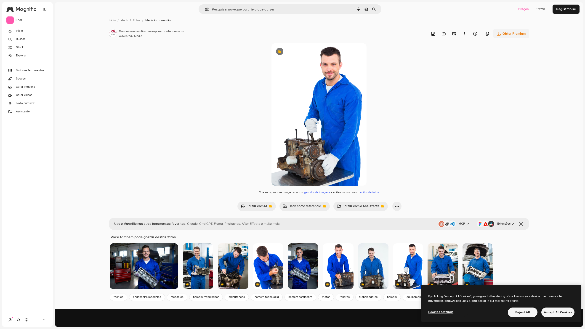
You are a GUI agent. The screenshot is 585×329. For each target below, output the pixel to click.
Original (300, 52)
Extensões (504, 224)
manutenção (237, 297)
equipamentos (416, 297)
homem (392, 297)
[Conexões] (10, 320)
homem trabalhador (206, 297)
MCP (462, 224)
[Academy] (18, 320)
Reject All (522, 312)
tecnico (118, 297)
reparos (345, 297)
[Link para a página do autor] (113, 34)
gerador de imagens (317, 192)
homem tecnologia (267, 297)
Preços (523, 9)
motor (326, 297)
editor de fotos (369, 192)
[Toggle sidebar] (44, 9)
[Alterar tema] (26, 320)
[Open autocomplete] (205, 9)
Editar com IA (254, 207)
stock (124, 20)
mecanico (177, 297)
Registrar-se (566, 9)
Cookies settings (440, 312)
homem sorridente (300, 297)
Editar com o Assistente (358, 207)
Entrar (540, 9)
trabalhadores (368, 297)
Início (112, 20)
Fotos (136, 20)
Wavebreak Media (130, 36)
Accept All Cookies (558, 312)
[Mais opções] (464, 33)
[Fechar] (521, 224)
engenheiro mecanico (147, 297)
